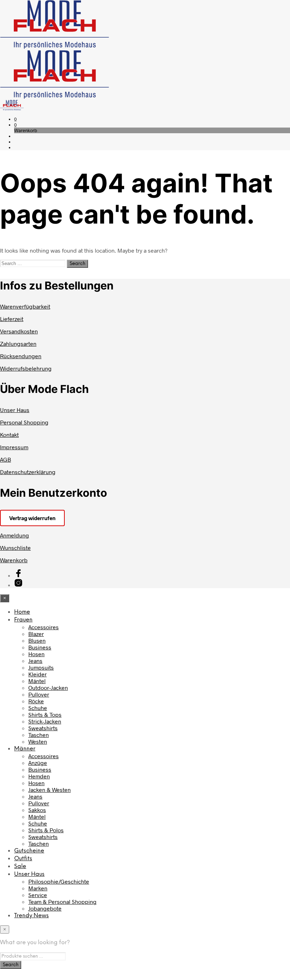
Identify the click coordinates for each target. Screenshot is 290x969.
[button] (15, 119)
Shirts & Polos (46, 830)
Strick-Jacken (44, 721)
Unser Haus (14, 409)
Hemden (39, 776)
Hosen (36, 653)
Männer (24, 749)
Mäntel (37, 680)
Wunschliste (15, 547)
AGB (5, 459)
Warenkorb (14, 560)
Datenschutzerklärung (28, 471)
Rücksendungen (20, 356)
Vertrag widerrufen (32, 518)
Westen (37, 741)
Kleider (37, 674)
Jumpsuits (41, 667)
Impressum (14, 447)
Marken (37, 888)
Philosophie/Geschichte (58, 881)
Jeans (35, 660)
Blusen (37, 640)
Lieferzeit (11, 318)
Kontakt (9, 434)
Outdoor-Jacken (48, 687)
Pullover (38, 694)
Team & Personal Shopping (62, 901)
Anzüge (37, 762)
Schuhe (37, 707)
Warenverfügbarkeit (25, 306)
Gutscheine (29, 851)
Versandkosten (19, 331)
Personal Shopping (24, 422)
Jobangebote (45, 908)
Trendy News (31, 916)
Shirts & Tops (45, 714)
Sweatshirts (43, 728)
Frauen (23, 620)
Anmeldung (14, 535)
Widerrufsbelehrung (26, 368)
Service (37, 894)
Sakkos (37, 809)
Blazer (36, 633)
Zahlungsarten (18, 343)
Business (39, 647)
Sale (20, 866)
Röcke (36, 701)
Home (22, 612)
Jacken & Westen (49, 789)
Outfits (23, 859)
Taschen (38, 734)
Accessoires (43, 627)
